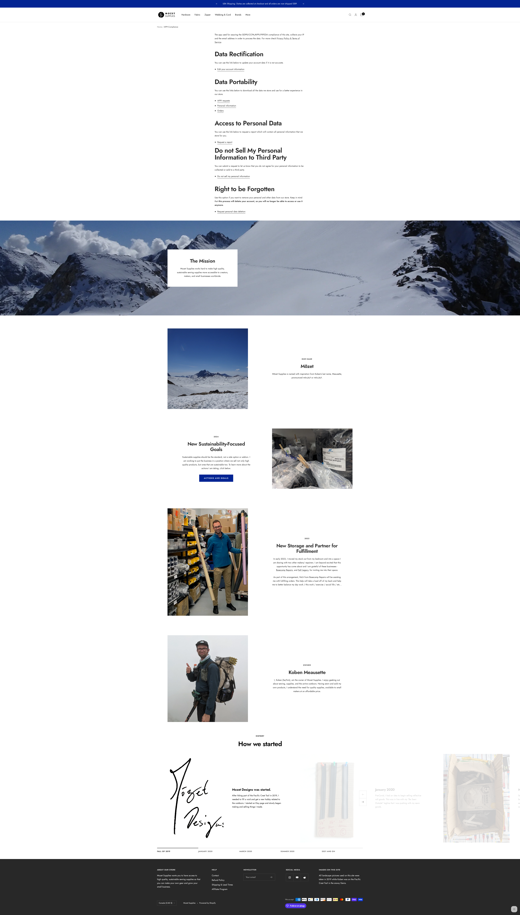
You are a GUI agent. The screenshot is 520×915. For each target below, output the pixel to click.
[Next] (363, 802)
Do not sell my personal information (233, 176)
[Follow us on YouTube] (297, 877)
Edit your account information (230, 69)
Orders (220, 110)
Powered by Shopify (207, 903)
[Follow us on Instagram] (289, 877)
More (248, 14)
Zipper (208, 14)
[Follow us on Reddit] (304, 877)
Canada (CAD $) (165, 903)
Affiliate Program (219, 889)
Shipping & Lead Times (222, 884)
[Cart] (361, 15)
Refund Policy (218, 880)
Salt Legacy (303, 570)
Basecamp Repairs (284, 570)
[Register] (271, 877)
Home (159, 26)
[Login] (356, 15)
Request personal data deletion (231, 211)
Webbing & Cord (223, 14)
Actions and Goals (216, 478)
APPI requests (223, 100)
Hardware (185, 14)
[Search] (350, 15)
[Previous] (363, 794)
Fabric (197, 14)
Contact (215, 875)
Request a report (224, 142)
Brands (238, 14)
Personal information (226, 105)
